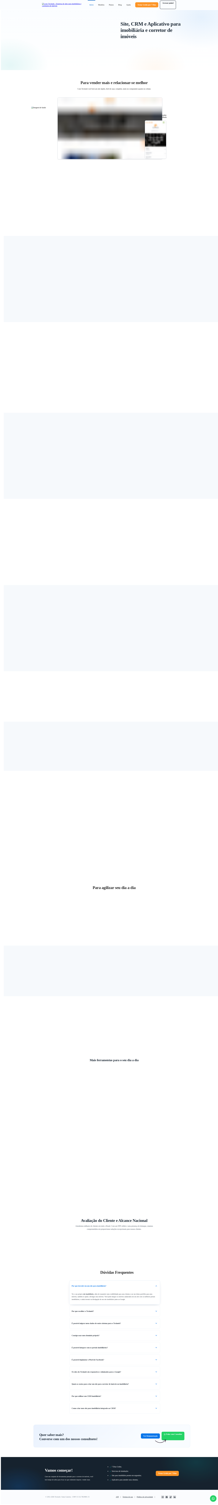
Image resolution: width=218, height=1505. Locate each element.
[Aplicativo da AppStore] (93, 369)
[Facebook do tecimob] (166, 1497)
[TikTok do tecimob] (170, 1497)
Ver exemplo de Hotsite (95, 222)
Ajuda (128, 5)
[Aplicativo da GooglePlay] (112, 368)
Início (91, 5)
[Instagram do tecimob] (162, 1497)
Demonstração (154, 59)
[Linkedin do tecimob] (174, 1497)
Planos (111, 5)
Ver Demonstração (150, 1436)
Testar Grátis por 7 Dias (146, 5)
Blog (120, 5)
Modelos (101, 5)
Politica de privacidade (145, 1497)
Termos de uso (128, 1497)
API (117, 1497)
